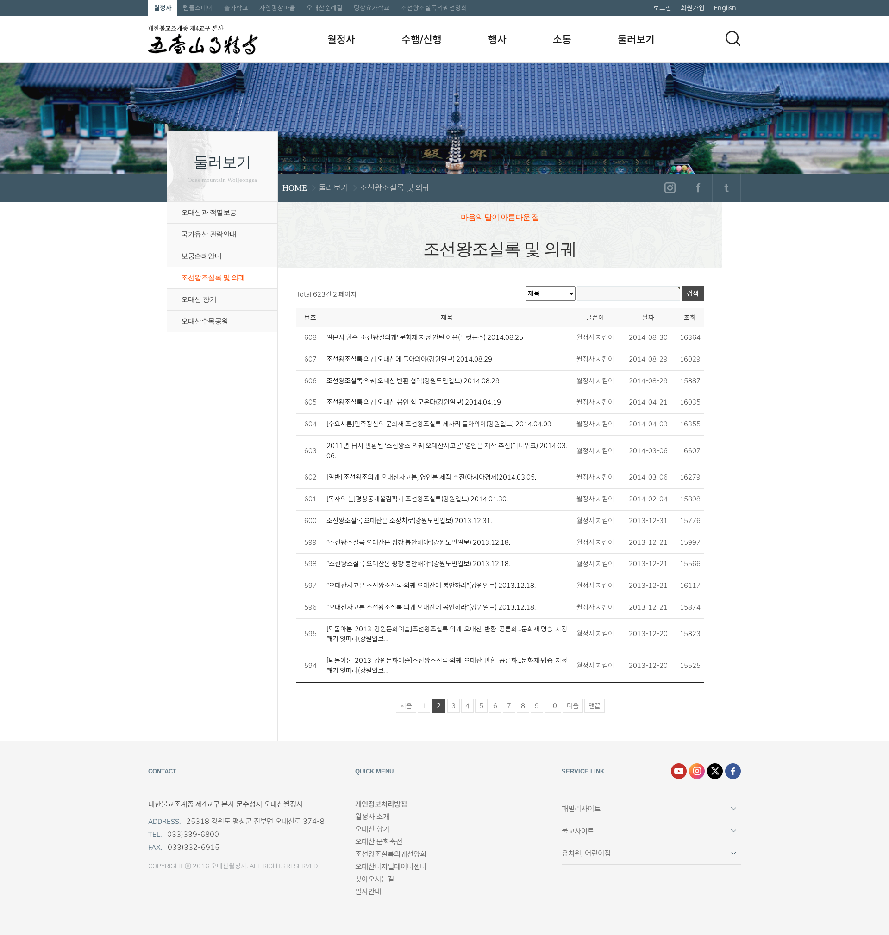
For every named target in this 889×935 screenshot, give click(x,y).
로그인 (662, 8)
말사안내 (368, 892)
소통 (562, 39)
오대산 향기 (198, 299)
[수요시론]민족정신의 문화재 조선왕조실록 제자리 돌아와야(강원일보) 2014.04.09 (438, 424)
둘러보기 (636, 39)
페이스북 (698, 188)
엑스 (715, 771)
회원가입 (693, 8)
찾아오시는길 (374, 879)
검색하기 (733, 38)
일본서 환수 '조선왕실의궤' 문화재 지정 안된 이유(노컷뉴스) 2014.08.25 (424, 337)
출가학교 (236, 8)
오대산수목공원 (204, 321)
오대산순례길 (325, 8)
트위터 (726, 188)
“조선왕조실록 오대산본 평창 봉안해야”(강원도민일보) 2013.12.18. (418, 542)
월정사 (163, 8)
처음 (406, 706)
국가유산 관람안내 (209, 234)
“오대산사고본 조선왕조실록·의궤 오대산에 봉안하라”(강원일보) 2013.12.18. (431, 585)
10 (553, 706)
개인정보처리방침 (381, 804)
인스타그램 (670, 188)
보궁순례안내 (201, 256)
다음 (573, 706)
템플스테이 (198, 8)
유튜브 (679, 771)
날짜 (648, 317)
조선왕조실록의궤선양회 (434, 8)
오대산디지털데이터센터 (390, 867)
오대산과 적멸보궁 (209, 212)
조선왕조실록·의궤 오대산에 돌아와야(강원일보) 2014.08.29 (409, 359)
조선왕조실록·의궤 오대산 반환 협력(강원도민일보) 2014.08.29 (413, 381)
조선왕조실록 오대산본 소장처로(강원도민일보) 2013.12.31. (409, 520)
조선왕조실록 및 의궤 (213, 277)
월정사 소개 (372, 817)
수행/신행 (421, 39)
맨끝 (594, 706)
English (725, 8)
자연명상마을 (277, 8)
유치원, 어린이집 (586, 853)
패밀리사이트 (581, 809)
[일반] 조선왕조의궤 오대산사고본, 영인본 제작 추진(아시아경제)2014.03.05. (431, 477)
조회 (690, 317)
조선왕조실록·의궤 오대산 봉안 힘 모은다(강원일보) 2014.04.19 (413, 402)
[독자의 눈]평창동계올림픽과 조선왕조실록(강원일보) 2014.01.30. (417, 499)
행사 (497, 39)
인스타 (697, 771)
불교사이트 (578, 831)
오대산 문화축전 (378, 842)
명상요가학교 (372, 8)
